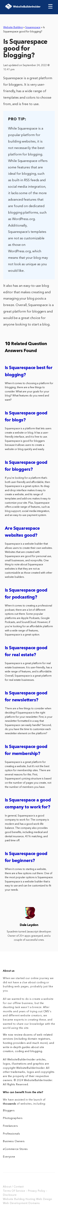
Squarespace (32, 27)
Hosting (30, 1199)
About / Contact (13, 1187)
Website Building (13, 27)
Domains (34, 1203)
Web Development (15, 1203)
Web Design (44, 1199)
